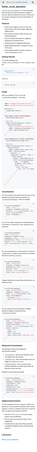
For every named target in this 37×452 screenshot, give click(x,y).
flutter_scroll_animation (10, 439)
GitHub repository (15, 414)
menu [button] (3, 2)
